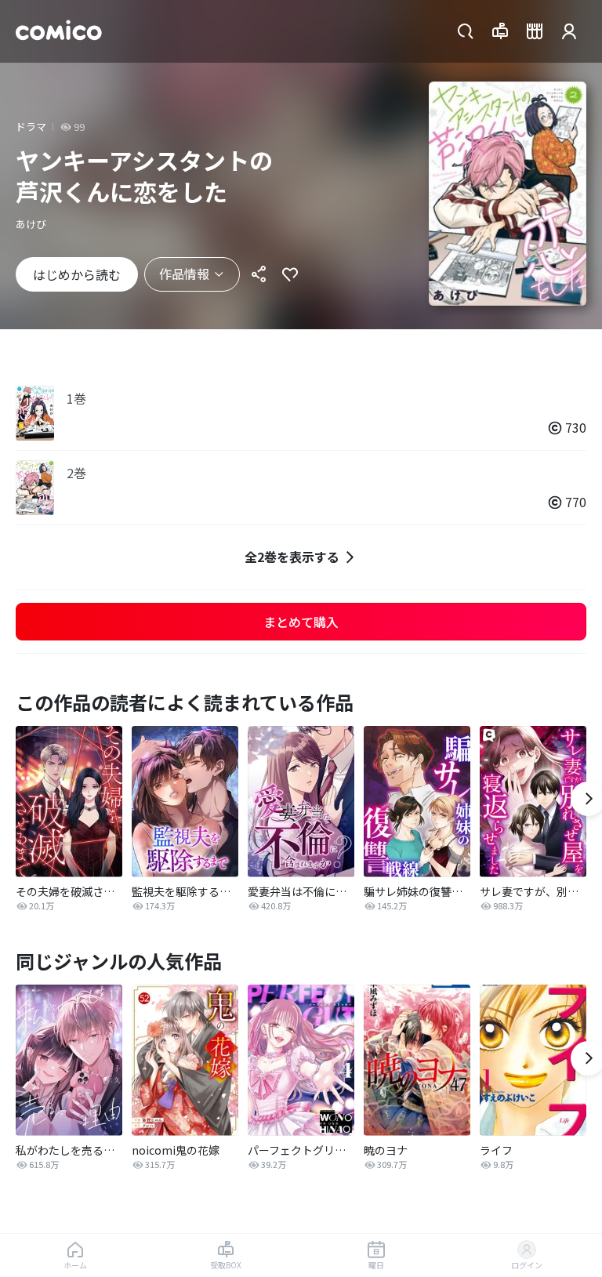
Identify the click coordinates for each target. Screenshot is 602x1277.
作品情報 (184, 273)
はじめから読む (77, 274)
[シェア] (258, 274)
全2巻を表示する (292, 556)
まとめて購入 (301, 621)
